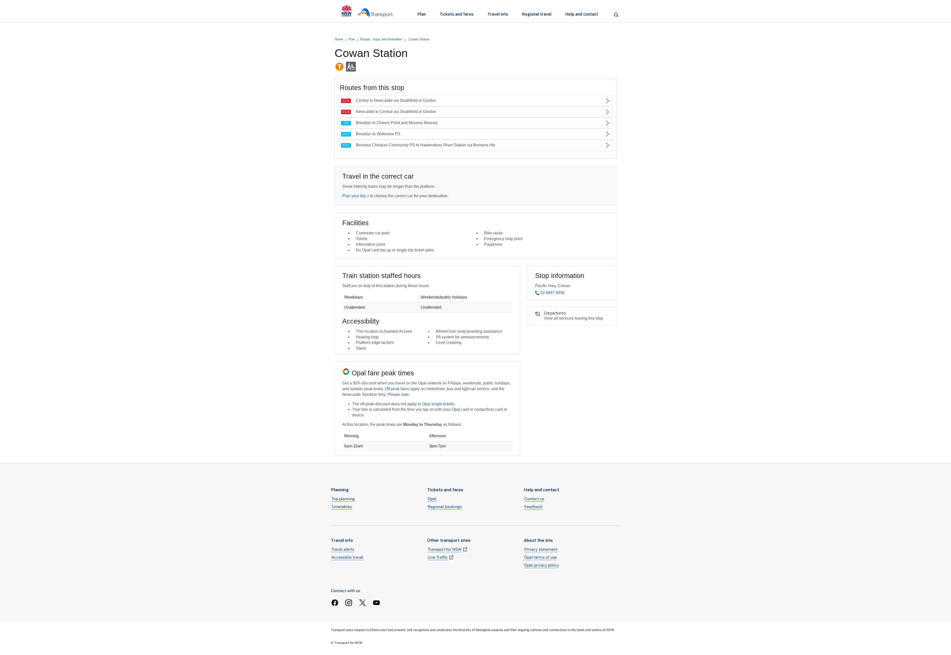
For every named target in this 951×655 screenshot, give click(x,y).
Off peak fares (397, 389)
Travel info (497, 14)
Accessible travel (347, 557)
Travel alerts (342, 549)
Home (339, 39)
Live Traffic (438, 557)
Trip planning (343, 498)
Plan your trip (354, 196)
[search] (616, 15)
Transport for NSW (445, 549)
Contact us (534, 498)
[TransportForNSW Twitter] (363, 603)
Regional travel (537, 14)
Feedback (533, 506)
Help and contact (581, 14)
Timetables (341, 506)
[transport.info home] (367, 11)
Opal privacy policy (541, 565)
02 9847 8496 (552, 293)
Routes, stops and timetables (381, 39)
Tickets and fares (457, 14)
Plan (422, 14)
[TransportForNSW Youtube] (376, 603)
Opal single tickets (438, 404)
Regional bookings (445, 506)
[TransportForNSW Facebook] (335, 603)
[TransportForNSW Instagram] (349, 603)
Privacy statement (540, 549)
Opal (432, 498)
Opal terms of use (540, 557)
